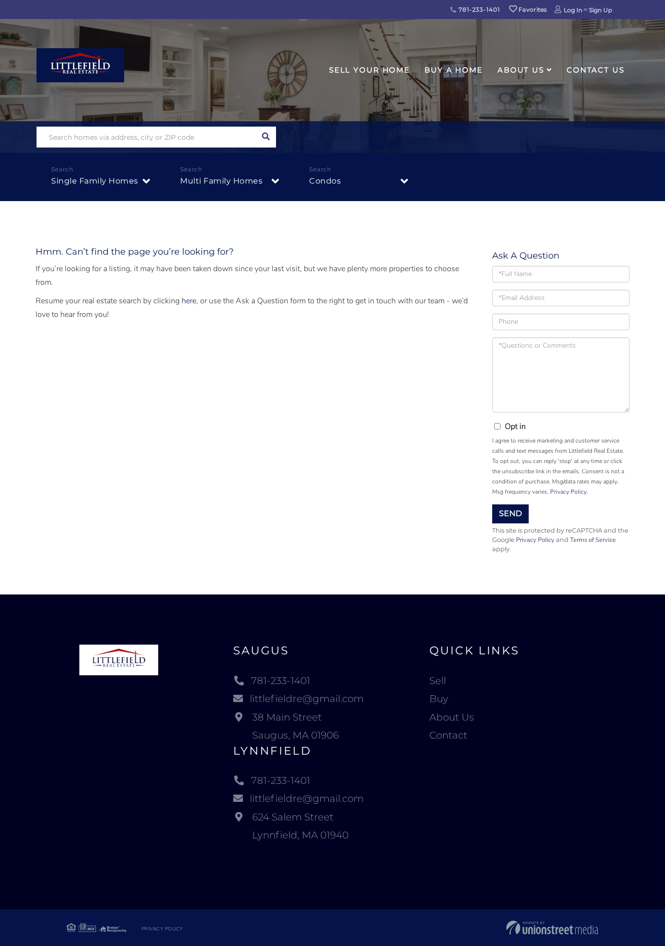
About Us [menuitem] (521, 69)
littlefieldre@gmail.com (307, 699)
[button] (265, 137)
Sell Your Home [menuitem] (369, 69)
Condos (325, 180)
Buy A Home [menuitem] (454, 69)
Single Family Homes (94, 180)
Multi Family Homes (221, 180)
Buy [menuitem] (438, 699)
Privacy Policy (568, 492)
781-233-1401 (478, 9)
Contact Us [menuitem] (596, 69)
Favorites (532, 9)
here (189, 301)
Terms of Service (593, 540)
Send (510, 513)
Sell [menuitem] (437, 680)
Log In (573, 10)
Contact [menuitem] (448, 735)
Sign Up (600, 10)
